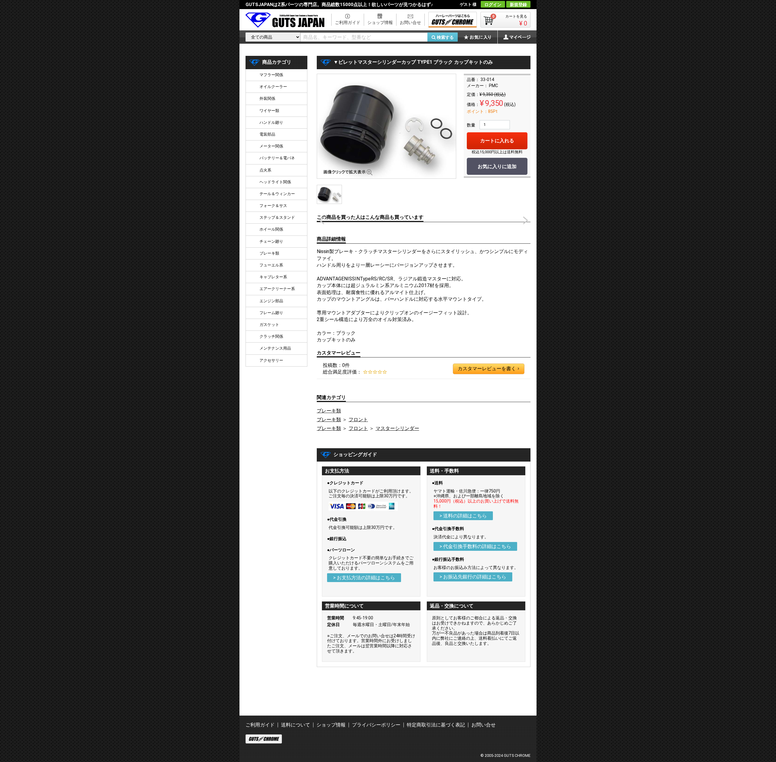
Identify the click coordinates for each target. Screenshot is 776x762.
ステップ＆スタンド (277, 217)
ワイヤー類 (269, 110)
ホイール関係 (271, 229)
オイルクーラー (273, 86)
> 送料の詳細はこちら (463, 516)
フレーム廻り (271, 312)
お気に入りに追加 (497, 166)
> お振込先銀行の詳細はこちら (473, 577)
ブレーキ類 (329, 411)
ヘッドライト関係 (275, 182)
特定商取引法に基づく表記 (436, 725)
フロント (358, 419)
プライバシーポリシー (376, 725)
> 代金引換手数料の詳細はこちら (475, 546)
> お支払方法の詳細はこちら (364, 578)
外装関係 (267, 98)
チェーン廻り (271, 241)
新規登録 (518, 4)
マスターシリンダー (397, 428)
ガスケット (269, 324)
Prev (321, 220)
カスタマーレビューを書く (488, 368)
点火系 (265, 170)
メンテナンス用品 (275, 348)
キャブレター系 (273, 277)
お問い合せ (410, 22)
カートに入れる (497, 141)
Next (525, 220)
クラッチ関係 (271, 336)
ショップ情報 (380, 22)
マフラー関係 (271, 75)
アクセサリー (271, 360)
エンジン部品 (271, 301)
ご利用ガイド (347, 22)
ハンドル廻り (271, 122)
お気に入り (480, 37)
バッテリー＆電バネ (277, 158)
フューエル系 (271, 265)
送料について (295, 725)
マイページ (513, 37)
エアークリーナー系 (277, 288)
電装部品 (267, 134)
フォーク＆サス (273, 205)
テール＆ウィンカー (277, 193)
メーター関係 (271, 146)
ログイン (492, 4)
